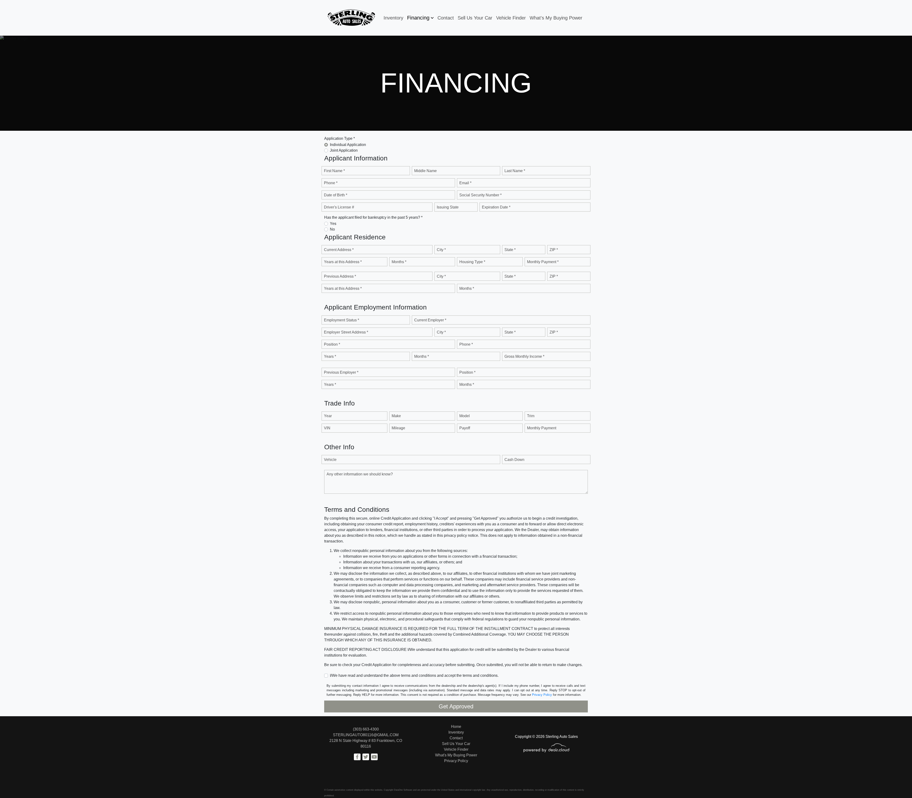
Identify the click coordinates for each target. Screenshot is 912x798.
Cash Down (514, 460)
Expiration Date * (496, 207)
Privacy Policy (542, 694)
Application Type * (339, 138)
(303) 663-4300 (366, 729)
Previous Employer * (341, 372)
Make (396, 416)
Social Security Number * (480, 195)
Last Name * (514, 171)
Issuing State (448, 207)
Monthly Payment (541, 428)
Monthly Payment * (543, 262)
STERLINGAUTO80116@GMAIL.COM (366, 735)
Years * (330, 356)
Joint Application (344, 150)
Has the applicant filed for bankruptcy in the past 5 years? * (373, 217)
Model (464, 416)
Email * (465, 183)
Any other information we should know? (360, 474)
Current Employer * (430, 320)
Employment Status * (341, 320)
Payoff (464, 428)
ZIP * (554, 250)
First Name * (334, 171)
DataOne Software (403, 790)
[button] (420, 18)
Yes (333, 224)
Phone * (330, 183)
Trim (530, 416)
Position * (332, 344)
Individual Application (348, 145)
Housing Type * (472, 262)
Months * (399, 262)
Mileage (398, 428)
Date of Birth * (335, 195)
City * (441, 250)
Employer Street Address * (346, 332)
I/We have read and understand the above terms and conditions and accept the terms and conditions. (414, 675)
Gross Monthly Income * (524, 356)
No (332, 229)
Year (328, 416)
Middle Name (425, 171)
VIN (327, 428)
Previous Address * (340, 276)
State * (510, 250)
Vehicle (330, 460)
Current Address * (339, 250)
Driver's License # (339, 207)
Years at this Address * (343, 262)
